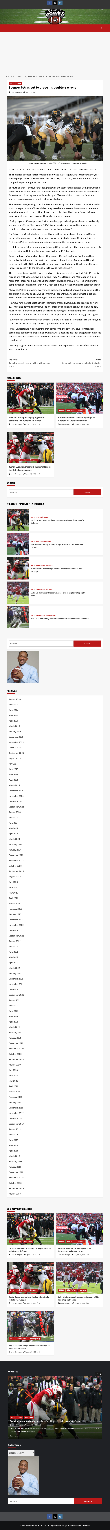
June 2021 (13, 1011)
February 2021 (15, 1032)
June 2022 (13, 952)
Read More (14, 1436)
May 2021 (13, 1016)
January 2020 (15, 1102)
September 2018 (16, 1188)
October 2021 (15, 989)
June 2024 (13, 823)
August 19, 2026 (80, 424)
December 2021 (16, 978)
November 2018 (16, 1177)
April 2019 (13, 1150)
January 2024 (15, 850)
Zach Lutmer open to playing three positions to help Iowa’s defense (26, 419)
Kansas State (40, 615)
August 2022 (15, 941)
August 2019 (15, 1129)
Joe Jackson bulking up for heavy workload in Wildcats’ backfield (60, 618)
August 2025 (15, 758)
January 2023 (15, 914)
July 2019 (13, 1134)
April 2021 (13, 1021)
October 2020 (15, 1054)
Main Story (28, 410)
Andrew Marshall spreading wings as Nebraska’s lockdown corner (76, 419)
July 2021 (13, 1005)
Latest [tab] (13, 504)
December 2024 (16, 790)
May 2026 (13, 715)
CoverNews (71, 1525)
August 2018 (15, 1193)
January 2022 (15, 973)
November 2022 (16, 925)
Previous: (29, 363)
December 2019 (16, 1107)
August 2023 (15, 876)
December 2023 (16, 855)
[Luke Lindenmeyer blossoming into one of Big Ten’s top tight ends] (18, 592)
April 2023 (13, 898)
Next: (81, 363)
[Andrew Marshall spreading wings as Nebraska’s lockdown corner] (79, 398)
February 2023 (15, 909)
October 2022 (15, 930)
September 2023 (16, 871)
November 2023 (16, 860)
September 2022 (16, 935)
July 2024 (13, 817)
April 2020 (13, 1086)
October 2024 (15, 801)
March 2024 (14, 839)
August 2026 (15, 699)
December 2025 (16, 737)
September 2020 (16, 1059)
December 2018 (16, 1172)
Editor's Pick (22, 460)
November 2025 (16, 742)
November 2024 (16, 796)
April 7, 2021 (30, 92)
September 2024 (16, 807)
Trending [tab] (38, 504)
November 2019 (16, 1113)
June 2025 (13, 769)
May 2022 (13, 957)
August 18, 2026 (30, 474)
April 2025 (13, 780)
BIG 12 (33, 615)
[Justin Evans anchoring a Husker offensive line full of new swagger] (30, 447)
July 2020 (13, 1070)
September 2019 (16, 1124)
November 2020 (16, 1048)
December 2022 (16, 919)
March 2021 (14, 1027)
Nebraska (81, 410)
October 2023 (15, 866)
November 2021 (16, 984)
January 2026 (15, 731)
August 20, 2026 (30, 424)
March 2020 (14, 1091)
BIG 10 (12, 84)
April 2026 (13, 721)
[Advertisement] (55, 52)
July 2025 (13, 764)
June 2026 (13, 710)
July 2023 (13, 882)
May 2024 (13, 828)
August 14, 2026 (30, 1352)
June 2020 (13, 1075)
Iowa (19, 84)
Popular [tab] (25, 504)
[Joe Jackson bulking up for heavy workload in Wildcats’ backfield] (18, 616)
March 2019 (14, 1156)
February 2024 (15, 844)
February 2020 (15, 1097)
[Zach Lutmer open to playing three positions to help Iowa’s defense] (30, 398)
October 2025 (15, 747)
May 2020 (13, 1081)
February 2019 (15, 1161)
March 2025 (14, 785)
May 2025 (13, 774)
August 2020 (15, 1064)
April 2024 (13, 833)
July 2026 (13, 704)
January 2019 (15, 1167)
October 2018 (15, 1183)
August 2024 (15, 812)
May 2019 (13, 1145)
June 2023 (13, 887)
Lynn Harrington (17, 92)
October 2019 (15, 1118)
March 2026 (14, 726)
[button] (9, 27)
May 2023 (13, 893)
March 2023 (14, 903)
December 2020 (16, 1043)
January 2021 (15, 1038)
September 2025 (16, 753)
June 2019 (13, 1140)
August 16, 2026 (80, 1303)
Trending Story (51, 615)
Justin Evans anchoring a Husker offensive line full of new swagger (30, 468)
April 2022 (13, 962)
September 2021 (16, 995)
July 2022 (13, 946)
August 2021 (15, 1000)
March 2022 (14, 968)
